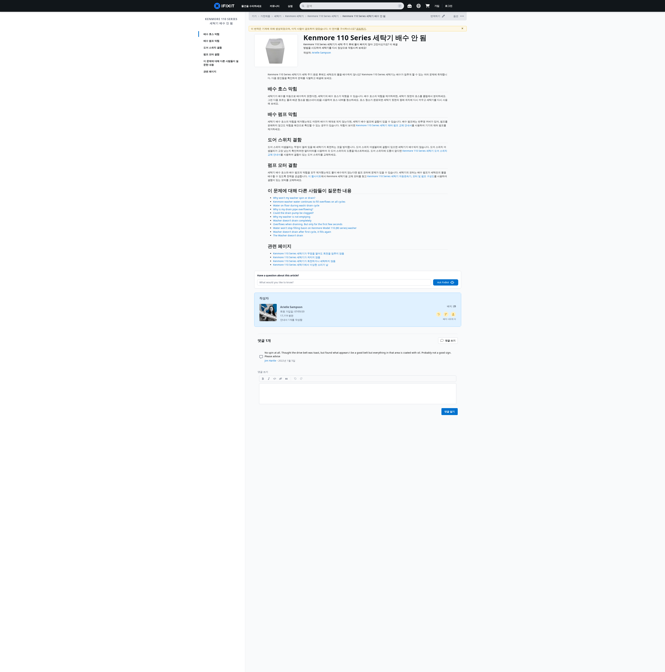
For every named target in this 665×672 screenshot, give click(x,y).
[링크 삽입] (280, 378)
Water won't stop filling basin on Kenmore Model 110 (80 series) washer (315, 228)
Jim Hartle (270, 360)
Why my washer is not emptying (291, 216)
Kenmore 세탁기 (294, 16)
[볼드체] (263, 378)
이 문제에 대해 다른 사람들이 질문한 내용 (220, 62)
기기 (254, 16)
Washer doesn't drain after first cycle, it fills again (302, 231)
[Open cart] (427, 5)
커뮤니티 (275, 6)
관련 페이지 (209, 71)
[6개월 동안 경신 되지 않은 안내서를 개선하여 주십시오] (446, 314)
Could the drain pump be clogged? (293, 213)
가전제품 (265, 16)
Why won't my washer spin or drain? (294, 197)
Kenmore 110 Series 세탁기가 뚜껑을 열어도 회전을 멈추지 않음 (308, 253)
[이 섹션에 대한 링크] (266, 89)
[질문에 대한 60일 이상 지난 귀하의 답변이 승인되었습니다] (438, 314)
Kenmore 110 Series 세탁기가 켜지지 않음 (296, 257)
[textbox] (357, 393)
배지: (451, 306)
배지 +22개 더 (449, 319)
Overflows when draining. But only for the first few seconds (307, 224)
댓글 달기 (449, 411)
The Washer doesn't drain (288, 235)
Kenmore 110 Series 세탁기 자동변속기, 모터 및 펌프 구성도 (400, 176)
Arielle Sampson (321, 52)
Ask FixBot (443, 282)
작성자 (264, 298)
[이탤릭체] (269, 378)
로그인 (448, 5)
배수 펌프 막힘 (211, 40)
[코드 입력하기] (274, 378)
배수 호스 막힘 (211, 34)
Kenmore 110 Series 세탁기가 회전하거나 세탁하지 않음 (304, 261)
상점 (290, 6)
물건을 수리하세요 (251, 6)
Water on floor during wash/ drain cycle (296, 205)
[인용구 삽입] (286, 378)
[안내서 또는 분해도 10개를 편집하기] (453, 314)
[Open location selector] (418, 5)
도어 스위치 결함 (212, 47)
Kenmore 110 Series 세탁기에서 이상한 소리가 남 (300, 264)
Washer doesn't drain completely (292, 220)
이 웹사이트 (314, 176)
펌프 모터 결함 (211, 54)
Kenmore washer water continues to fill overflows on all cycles (309, 201)
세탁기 (277, 16)
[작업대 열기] (409, 5)
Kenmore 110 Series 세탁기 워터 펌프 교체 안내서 (384, 125)
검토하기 (361, 28)
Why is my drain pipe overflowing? (293, 209)
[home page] (224, 6)
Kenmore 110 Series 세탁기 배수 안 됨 (221, 21)
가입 (437, 5)
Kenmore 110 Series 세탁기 (323, 16)
